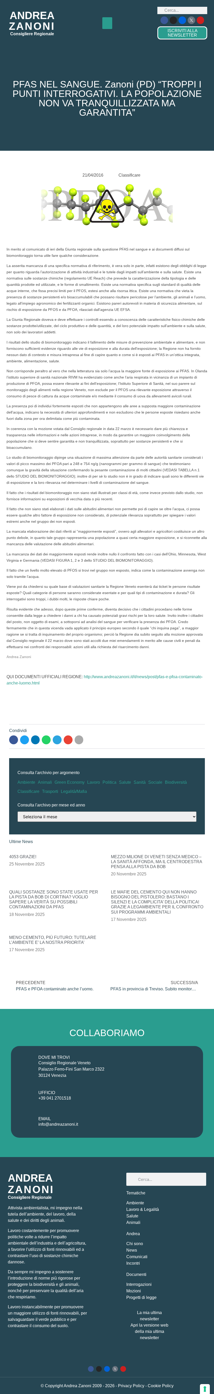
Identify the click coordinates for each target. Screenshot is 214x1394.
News (131, 1250)
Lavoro (93, 782)
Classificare (28, 791)
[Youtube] (200, 20)
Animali (45, 782)
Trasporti (50, 791)
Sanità (140, 782)
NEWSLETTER (182, 32)
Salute (125, 782)
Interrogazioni (139, 1284)
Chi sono (134, 1243)
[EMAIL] (26, 1122)
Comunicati (136, 1256)
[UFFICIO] (26, 1096)
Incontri (133, 1263)
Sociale (155, 782)
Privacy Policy (131, 1386)
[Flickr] (182, 20)
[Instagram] (173, 20)
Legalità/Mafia (74, 791)
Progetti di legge (141, 1297)
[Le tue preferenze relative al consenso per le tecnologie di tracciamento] (205, 1389)
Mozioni (133, 1291)
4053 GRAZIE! (22, 857)
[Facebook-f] (164, 20)
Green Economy (70, 782)
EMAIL (44, 1119)
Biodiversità (176, 782)
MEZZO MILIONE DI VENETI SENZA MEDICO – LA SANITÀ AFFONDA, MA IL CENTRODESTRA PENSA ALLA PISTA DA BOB (156, 862)
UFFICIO (46, 1092)
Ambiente (26, 782)
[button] (107, 23)
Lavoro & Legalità (142, 1209)
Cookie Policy (161, 1386)
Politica (109, 782)
